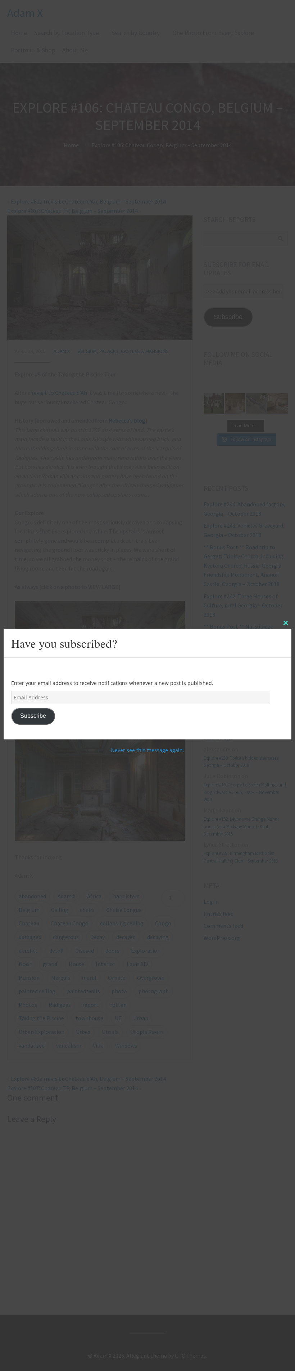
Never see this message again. (147, 750)
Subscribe (33, 716)
